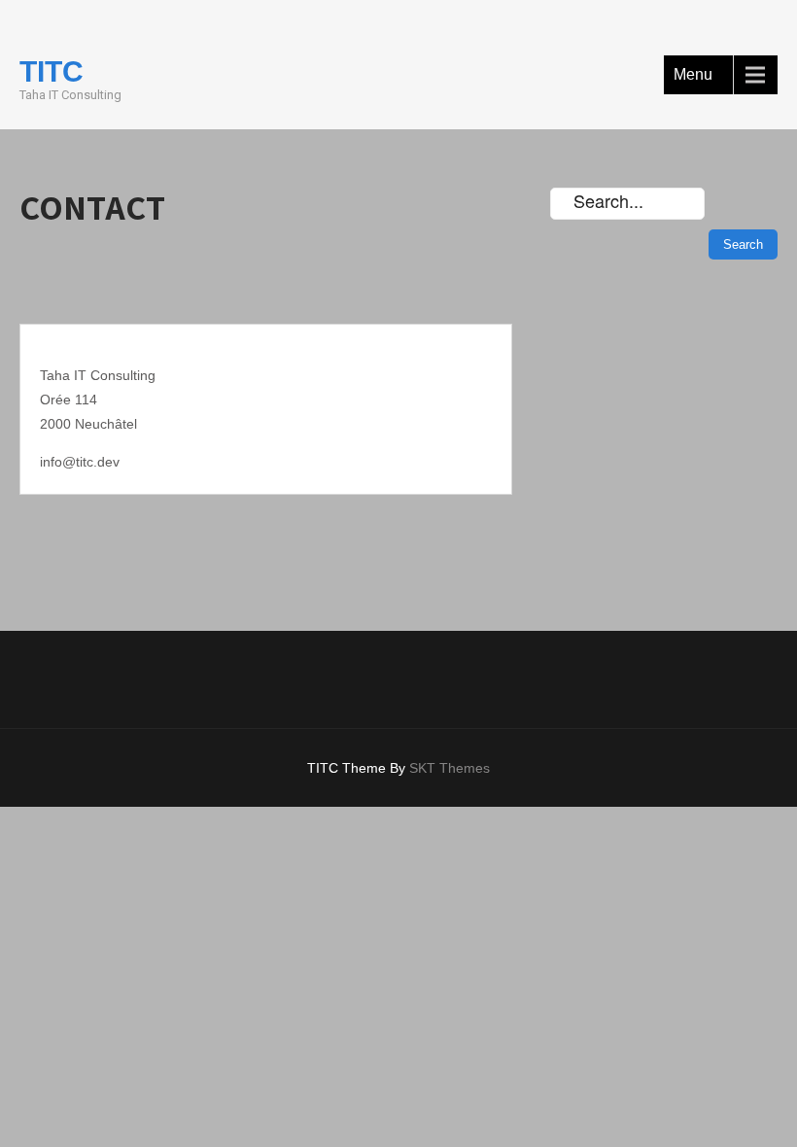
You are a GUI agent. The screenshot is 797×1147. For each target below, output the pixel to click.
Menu (693, 74)
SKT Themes (449, 768)
